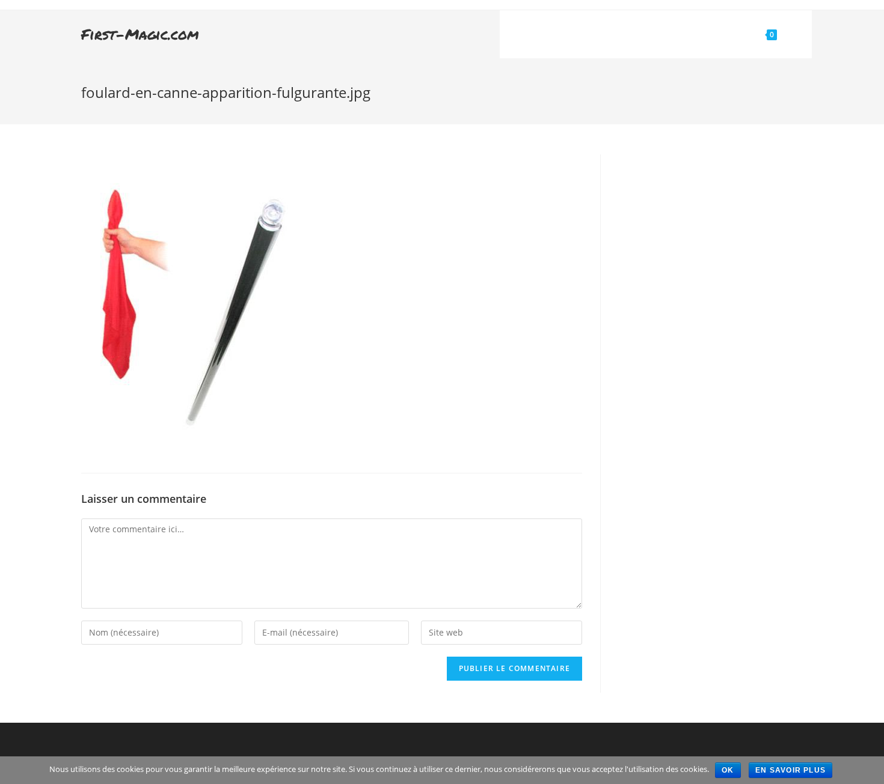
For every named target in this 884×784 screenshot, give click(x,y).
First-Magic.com (140, 33)
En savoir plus (790, 770)
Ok (728, 770)
